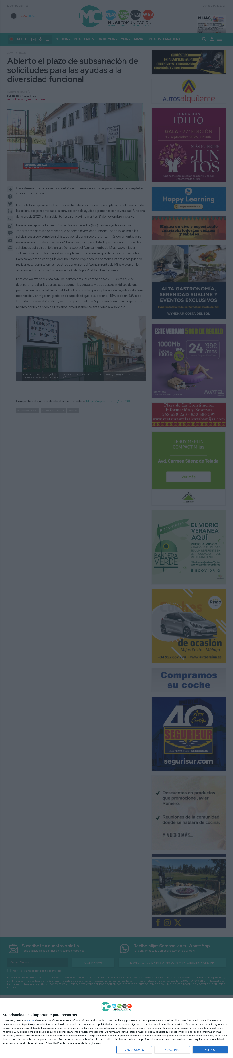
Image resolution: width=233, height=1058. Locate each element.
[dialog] (116, 1028)
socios (30, 1020)
